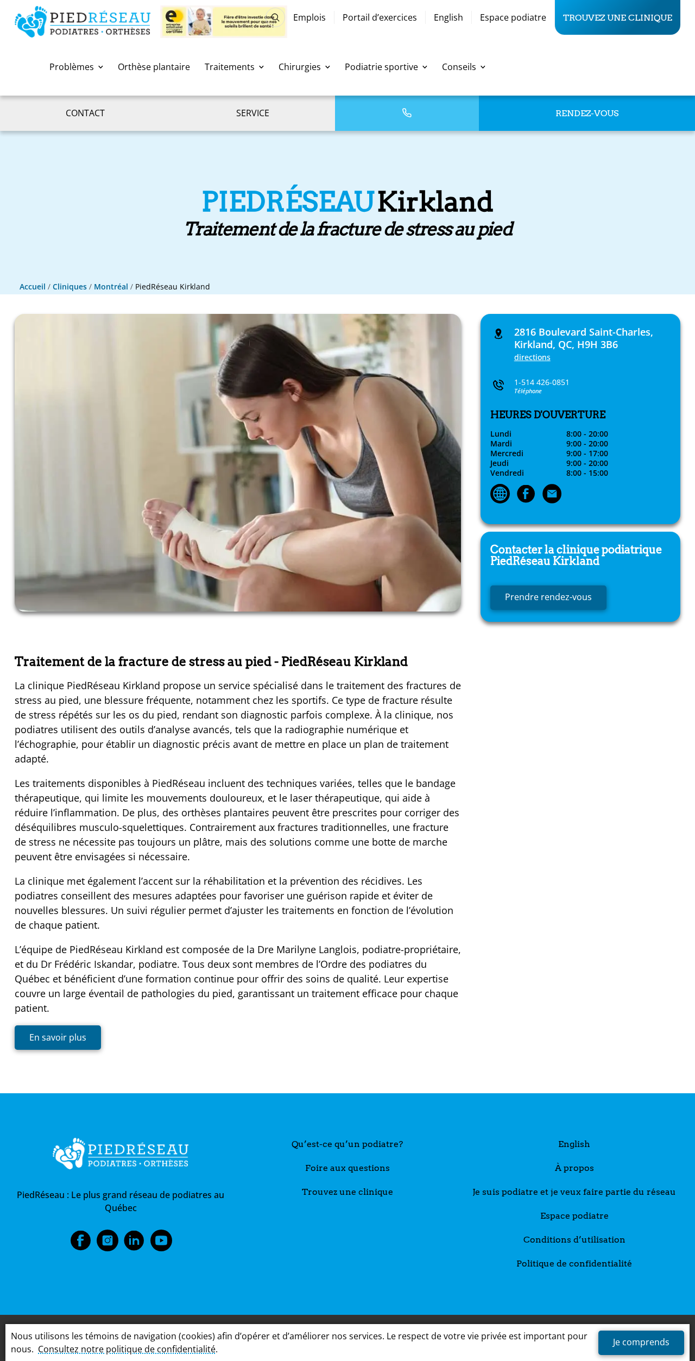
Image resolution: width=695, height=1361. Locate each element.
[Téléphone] (406, 113)
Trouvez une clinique (617, 17)
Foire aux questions (347, 1168)
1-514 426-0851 (542, 382)
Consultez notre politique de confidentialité (127, 1349)
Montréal (111, 286)
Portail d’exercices (380, 17)
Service (252, 113)
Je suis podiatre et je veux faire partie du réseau (574, 1192)
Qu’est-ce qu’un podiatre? (347, 1144)
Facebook (80, 1243)
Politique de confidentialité (574, 1263)
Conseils (459, 67)
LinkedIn (134, 1243)
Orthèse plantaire (154, 67)
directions (532, 357)
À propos (574, 1168)
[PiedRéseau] (120, 1155)
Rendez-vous (586, 113)
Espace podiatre (513, 17)
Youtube (161, 1243)
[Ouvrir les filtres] (275, 17)
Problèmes (71, 67)
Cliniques (70, 286)
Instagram (107, 1243)
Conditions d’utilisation (574, 1239)
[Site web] (500, 494)
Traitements (230, 67)
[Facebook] (526, 494)
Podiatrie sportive (381, 67)
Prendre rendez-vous (548, 597)
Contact (85, 113)
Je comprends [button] (641, 1342)
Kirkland (576, 555)
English (448, 17)
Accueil (33, 286)
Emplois (309, 17)
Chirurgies (300, 67)
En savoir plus (57, 1037)
